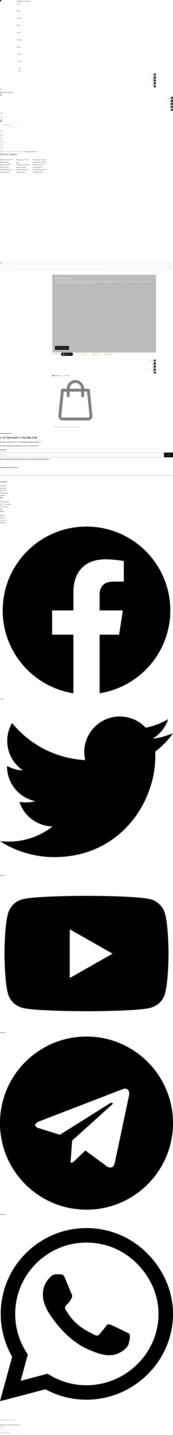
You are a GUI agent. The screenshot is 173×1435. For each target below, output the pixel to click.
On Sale (97, 354)
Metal (18, 47)
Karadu (19, 18)
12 (153, 79)
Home (19, 4)
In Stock (109, 354)
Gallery (19, 54)
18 (153, 82)
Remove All (68, 354)
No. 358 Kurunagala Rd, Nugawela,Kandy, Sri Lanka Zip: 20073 (19, 446)
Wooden (19, 40)
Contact (19, 61)
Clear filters (57, 376)
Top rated (83, 354)
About (19, 11)
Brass (18, 25)
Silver (18, 33)
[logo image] (23, 1)
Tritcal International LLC (31, 152)
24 (153, 84)
